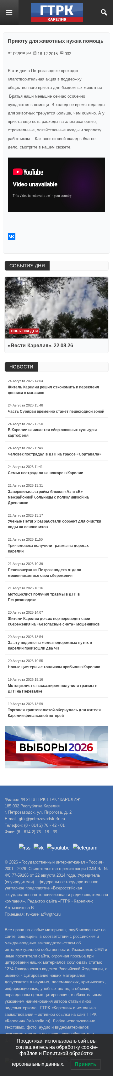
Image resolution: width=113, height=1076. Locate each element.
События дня (24, 331)
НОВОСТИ (21, 366)
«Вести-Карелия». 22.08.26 (40, 345)
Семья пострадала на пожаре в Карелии (45, 473)
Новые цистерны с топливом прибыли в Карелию (54, 667)
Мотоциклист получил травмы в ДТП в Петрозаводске (44, 597)
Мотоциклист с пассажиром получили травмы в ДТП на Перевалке (52, 689)
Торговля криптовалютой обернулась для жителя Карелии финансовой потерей (54, 713)
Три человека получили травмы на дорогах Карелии (48, 548)
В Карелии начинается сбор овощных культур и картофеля (52, 433)
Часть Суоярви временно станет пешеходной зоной (56, 411)
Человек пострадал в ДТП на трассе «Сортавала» (54, 454)
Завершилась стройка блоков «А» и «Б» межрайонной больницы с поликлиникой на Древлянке (48, 497)
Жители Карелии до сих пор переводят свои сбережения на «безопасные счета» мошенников (54, 621)
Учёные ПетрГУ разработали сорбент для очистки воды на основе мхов (54, 524)
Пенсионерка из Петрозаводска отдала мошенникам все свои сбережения (44, 573)
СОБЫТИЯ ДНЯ (27, 265)
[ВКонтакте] (11, 236)
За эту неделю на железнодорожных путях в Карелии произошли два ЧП (50, 645)
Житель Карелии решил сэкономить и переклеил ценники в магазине (53, 390)
